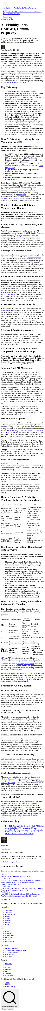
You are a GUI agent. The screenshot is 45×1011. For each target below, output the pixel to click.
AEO (10, 658)
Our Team (8, 956)
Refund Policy (10, 986)
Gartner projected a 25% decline (17, 177)
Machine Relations (10, 83)
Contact (8, 920)
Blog (4, 12)
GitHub (7, 967)
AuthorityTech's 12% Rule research (13, 198)
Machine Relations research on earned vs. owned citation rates (22, 673)
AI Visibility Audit (11, 952)
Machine (10, 1009)
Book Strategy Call (9, 14)
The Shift (6, 8)
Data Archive (9, 954)
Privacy (7, 985)
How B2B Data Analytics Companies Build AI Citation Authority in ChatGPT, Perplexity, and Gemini (24, 827)
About (7, 918)
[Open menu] (3, 16)
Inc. (6, 971)
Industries (32, 12)
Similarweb (25, 162)
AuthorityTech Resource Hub (15, 950)
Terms (7, 983)
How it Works (14, 8)
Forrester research (34, 257)
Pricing (26, 8)
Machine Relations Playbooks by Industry (19, 834)
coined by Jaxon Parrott (25, 664)
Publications (24, 12)
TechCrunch (32, 158)
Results (21, 8)
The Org (8, 973)
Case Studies (15, 12)
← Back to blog (6, 18)
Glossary (38, 12)
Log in (18, 14)
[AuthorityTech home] (19, 6)
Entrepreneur (21, 195)
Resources (32, 8)
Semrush (9, 175)
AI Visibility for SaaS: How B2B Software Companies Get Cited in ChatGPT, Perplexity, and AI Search (24, 831)
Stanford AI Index (23, 237)
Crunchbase (9, 975)
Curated (8, 12)
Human (4, 1009)
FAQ (7, 924)
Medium (8, 969)
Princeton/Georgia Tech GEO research (21, 779)
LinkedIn (4, 862)
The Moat (8, 912)
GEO (3, 658)
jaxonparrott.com (14, 862)
